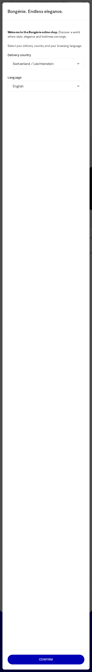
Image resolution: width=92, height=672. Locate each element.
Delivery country (19, 55)
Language (15, 77)
